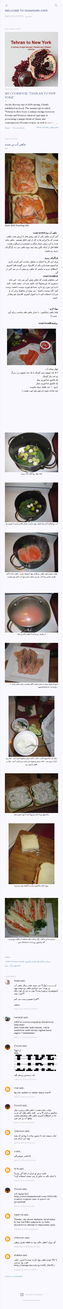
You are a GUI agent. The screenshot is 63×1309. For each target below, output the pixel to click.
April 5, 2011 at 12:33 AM (24, 1143)
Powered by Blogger (34, 1294)
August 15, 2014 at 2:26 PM (26, 1269)
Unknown (19, 1131)
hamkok (18, 1017)
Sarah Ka (18, 1214)
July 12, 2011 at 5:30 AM (24, 1206)
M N (16, 1168)
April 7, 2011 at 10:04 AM (24, 1160)
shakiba (18, 1255)
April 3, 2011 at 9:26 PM (24, 1122)
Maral (17, 980)
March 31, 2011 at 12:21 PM (25, 1079)
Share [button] (7, 128)
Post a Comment (13, 1276)
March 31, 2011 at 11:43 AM (25, 1037)
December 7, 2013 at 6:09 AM (27, 1246)
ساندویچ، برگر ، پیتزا (12, 965)
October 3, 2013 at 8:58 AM (26, 1229)
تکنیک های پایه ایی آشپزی (34, 961)
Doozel (18, 1045)
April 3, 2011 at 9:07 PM (24, 1097)
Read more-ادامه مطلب (47, 127)
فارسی (28, 16)
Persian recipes (17, 961)
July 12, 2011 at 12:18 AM (24, 1180)
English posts (14, 16)
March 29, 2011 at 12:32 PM (25, 1009)
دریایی (47, 961)
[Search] (56, 5)
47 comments (18, 128)
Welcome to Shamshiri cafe (26, 10)
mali (16, 1088)
